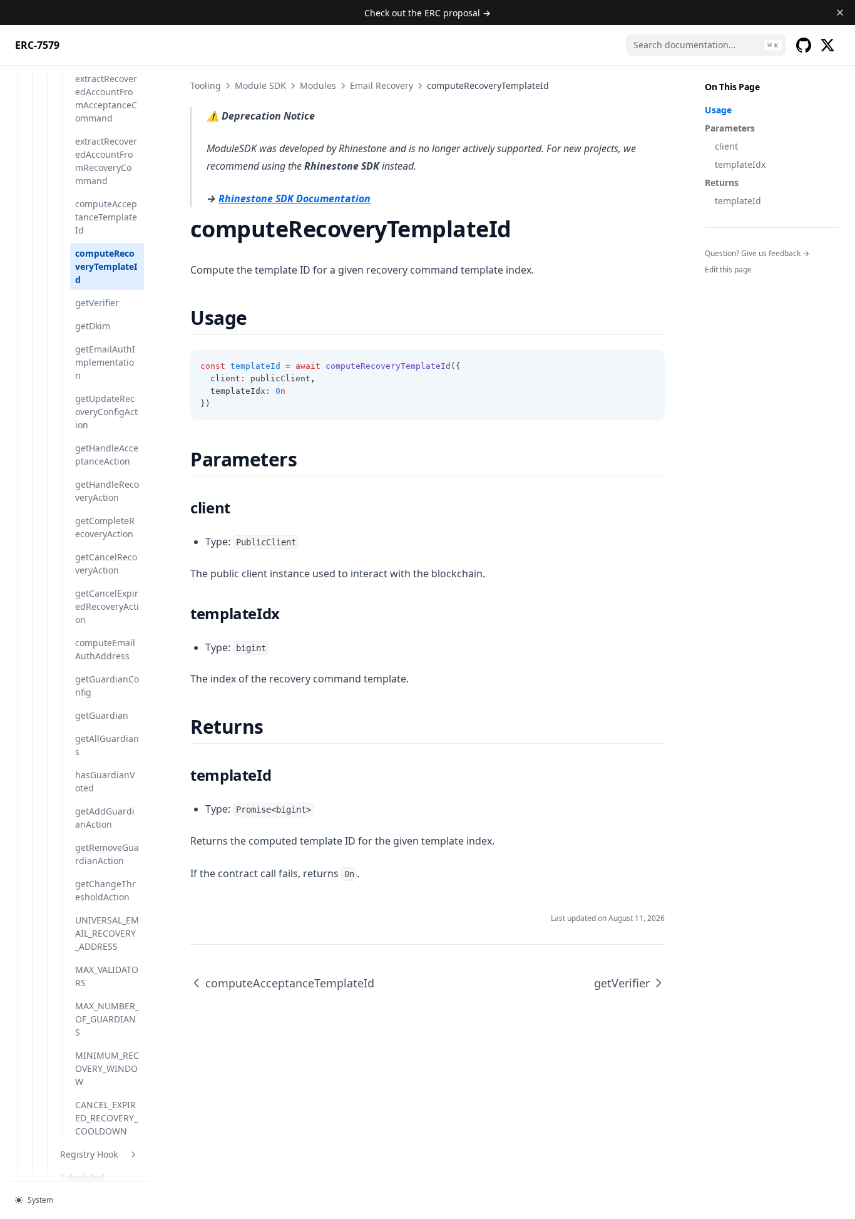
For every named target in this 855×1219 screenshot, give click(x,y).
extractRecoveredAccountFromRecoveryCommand (106, 161)
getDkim (92, 326)
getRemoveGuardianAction (107, 854)
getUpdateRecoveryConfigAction (106, 412)
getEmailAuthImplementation (105, 362)
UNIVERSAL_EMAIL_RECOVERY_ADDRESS (107, 933)
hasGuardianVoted (105, 781)
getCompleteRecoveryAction (105, 527)
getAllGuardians (107, 745)
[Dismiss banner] (840, 13)
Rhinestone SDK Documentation (294, 198)
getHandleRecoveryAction (107, 490)
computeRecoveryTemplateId (106, 266)
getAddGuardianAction (105, 817)
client (726, 146)
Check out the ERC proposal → (427, 13)
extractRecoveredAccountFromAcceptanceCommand (106, 98)
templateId (738, 201)
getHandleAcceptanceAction (106, 454)
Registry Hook (89, 1154)
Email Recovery (381, 85)
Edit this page (728, 269)
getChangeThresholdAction (105, 890)
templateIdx (740, 164)
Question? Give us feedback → (757, 253)
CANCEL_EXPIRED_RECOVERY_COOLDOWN (106, 1118)
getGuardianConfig (107, 685)
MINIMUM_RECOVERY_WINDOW (107, 1068)
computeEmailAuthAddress (105, 649)
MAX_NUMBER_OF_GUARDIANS (107, 1019)
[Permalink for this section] (258, 318)
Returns (722, 182)
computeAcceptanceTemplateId (106, 217)
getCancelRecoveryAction (106, 563)
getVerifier (97, 303)
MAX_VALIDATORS (106, 976)
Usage (718, 110)
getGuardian (101, 715)
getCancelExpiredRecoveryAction (107, 606)
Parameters (730, 128)
